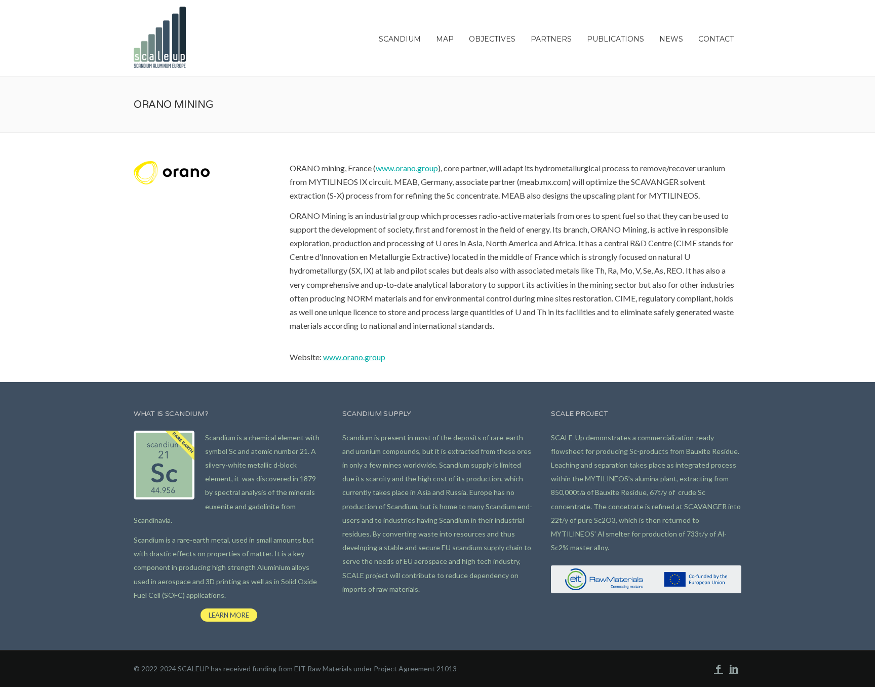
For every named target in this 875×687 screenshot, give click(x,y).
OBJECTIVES (492, 39)
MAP (445, 39)
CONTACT (716, 39)
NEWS (671, 39)
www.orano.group (407, 168)
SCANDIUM (400, 39)
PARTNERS (551, 39)
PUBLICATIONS (615, 39)
